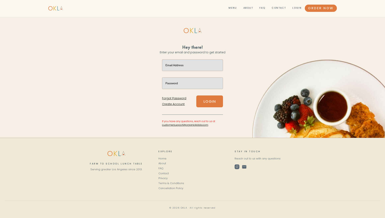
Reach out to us (245, 158)
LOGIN (297, 7)
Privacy (163, 178)
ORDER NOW (321, 8)
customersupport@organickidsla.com (185, 125)
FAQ (262, 7)
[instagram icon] (237, 166)
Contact (163, 173)
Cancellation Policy (170, 188)
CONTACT (279, 7)
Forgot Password (174, 98)
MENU (233, 7)
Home (162, 158)
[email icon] (244, 166)
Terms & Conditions (171, 183)
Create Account (173, 104)
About (162, 163)
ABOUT (248, 7)
